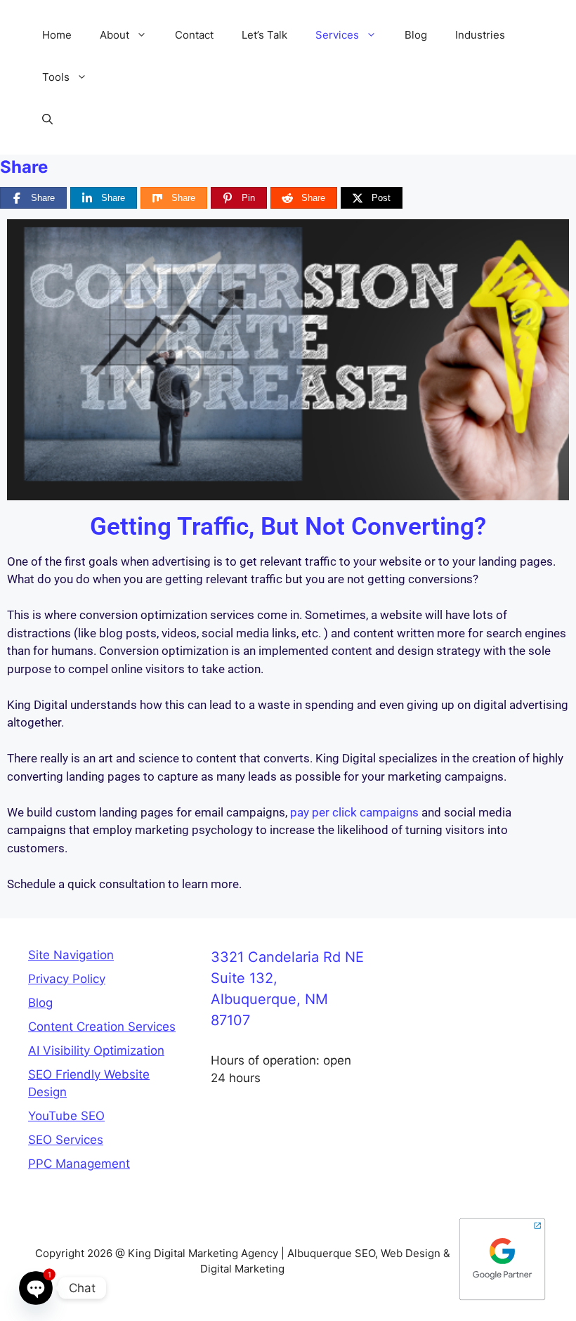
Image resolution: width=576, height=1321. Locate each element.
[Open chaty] (35, 1288)
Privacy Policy (66, 979)
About (114, 34)
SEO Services (65, 1140)
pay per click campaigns (354, 812)
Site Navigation (71, 955)
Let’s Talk (264, 34)
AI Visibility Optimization (96, 1050)
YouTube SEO (66, 1116)
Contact (194, 34)
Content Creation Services (102, 1027)
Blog (416, 34)
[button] (145, 35)
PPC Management (79, 1164)
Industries (480, 34)
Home (57, 34)
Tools (56, 77)
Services (337, 34)
